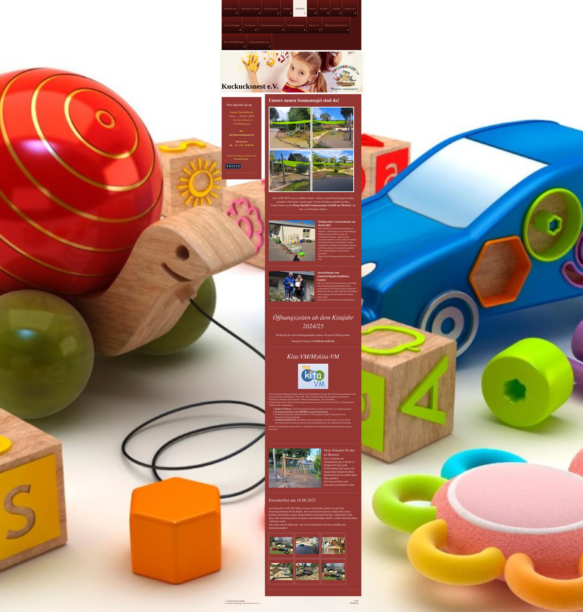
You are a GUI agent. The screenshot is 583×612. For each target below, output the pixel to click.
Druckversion (232, 601)
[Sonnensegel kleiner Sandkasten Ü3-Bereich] (333, 128)
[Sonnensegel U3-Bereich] (290, 128)
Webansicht (354, 603)
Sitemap (242, 601)
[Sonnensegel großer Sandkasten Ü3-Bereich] (290, 171)
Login (356, 600)
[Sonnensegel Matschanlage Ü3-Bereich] (333, 171)
